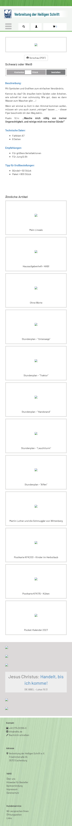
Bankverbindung (14, 785)
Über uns (10, 778)
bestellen (55, 72)
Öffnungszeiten (14, 814)
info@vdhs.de (15, 731)
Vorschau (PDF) (37, 57)
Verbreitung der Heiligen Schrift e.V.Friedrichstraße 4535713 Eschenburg (27, 757)
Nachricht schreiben (19, 735)
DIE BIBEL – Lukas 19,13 (36, 689)
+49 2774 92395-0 (17, 728)
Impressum (11, 789)
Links (9, 818)
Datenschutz (12, 792)
